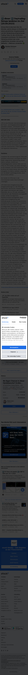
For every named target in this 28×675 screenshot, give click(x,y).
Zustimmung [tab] (5, 322)
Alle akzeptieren (14, 347)
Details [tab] (14, 322)
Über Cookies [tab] (22, 322)
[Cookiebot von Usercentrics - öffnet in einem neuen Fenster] (20, 318)
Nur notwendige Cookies (14, 356)
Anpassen (13, 351)
